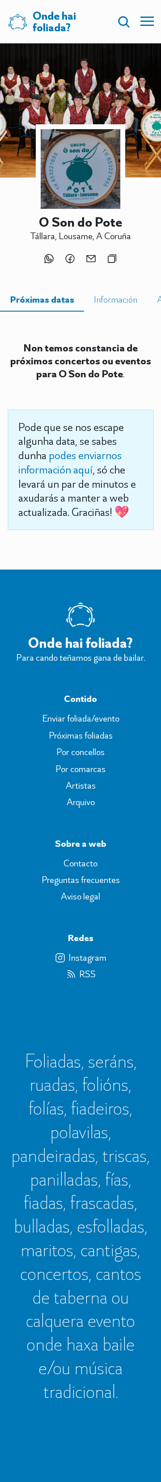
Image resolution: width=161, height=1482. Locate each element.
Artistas (81, 785)
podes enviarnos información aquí (70, 462)
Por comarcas (80, 769)
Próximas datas (42, 299)
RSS (87, 974)
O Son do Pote (80, 222)
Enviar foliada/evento (80, 718)
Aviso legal (80, 896)
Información (115, 299)
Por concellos (80, 752)
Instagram (87, 957)
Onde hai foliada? (80, 642)
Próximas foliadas (81, 735)
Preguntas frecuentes (81, 880)
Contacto (80, 863)
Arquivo (81, 802)
